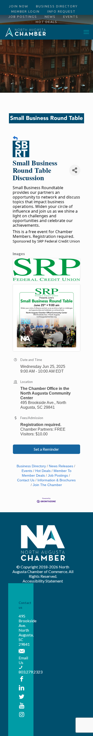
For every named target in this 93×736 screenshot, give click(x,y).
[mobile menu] (86, 32)
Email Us (23, 660)
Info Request (61, 11)
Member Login (25, 11)
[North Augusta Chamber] (25, 32)
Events (70, 16)
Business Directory (57, 6)
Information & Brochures (56, 480)
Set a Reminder (46, 449)
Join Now (18, 6)
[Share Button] (74, 170)
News (50, 16)
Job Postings (22, 16)
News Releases (61, 466)
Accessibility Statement (43, 581)
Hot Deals (46, 21)
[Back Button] (15, 138)
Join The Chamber (47, 485)
